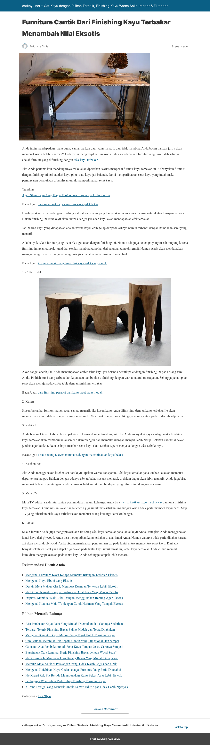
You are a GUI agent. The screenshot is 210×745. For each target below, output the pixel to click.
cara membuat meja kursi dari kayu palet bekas (68, 204)
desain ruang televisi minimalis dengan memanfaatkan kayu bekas (80, 454)
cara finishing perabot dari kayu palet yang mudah (70, 392)
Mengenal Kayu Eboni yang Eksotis (48, 580)
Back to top (181, 727)
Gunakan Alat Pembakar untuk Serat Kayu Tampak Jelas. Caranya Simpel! (74, 646)
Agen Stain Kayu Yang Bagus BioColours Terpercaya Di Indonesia (66, 195)
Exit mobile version (105, 739)
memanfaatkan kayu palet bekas (141, 502)
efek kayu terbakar (85, 159)
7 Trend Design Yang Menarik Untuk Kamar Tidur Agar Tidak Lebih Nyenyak (76, 687)
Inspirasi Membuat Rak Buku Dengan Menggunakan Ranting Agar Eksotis (74, 598)
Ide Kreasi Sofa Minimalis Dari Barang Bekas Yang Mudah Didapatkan (71, 658)
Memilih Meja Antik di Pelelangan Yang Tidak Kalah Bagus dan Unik (71, 664)
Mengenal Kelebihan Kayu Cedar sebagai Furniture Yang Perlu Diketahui (73, 669)
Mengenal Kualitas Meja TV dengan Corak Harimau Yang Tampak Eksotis (74, 603)
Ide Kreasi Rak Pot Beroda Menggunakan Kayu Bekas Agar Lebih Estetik (73, 675)
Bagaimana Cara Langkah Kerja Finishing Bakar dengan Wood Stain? (70, 652)
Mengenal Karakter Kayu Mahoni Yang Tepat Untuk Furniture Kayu (70, 635)
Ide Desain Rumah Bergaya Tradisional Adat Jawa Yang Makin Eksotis (71, 592)
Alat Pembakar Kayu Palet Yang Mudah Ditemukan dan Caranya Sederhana (74, 623)
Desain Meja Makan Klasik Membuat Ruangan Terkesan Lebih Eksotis (71, 586)
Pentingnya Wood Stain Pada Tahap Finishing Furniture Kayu (65, 681)
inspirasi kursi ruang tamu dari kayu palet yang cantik (72, 263)
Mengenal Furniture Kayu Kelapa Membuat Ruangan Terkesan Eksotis (71, 575)
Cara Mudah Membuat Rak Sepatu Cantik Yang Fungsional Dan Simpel (72, 641)
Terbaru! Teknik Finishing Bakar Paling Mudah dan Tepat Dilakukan (70, 629)
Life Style (44, 696)
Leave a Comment (105, 709)
